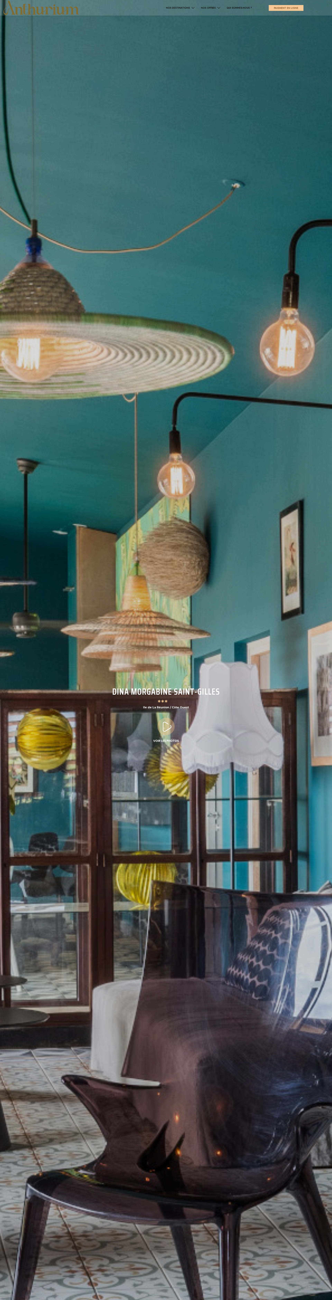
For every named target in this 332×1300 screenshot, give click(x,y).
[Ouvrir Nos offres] (218, 8)
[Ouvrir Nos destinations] (193, 8)
